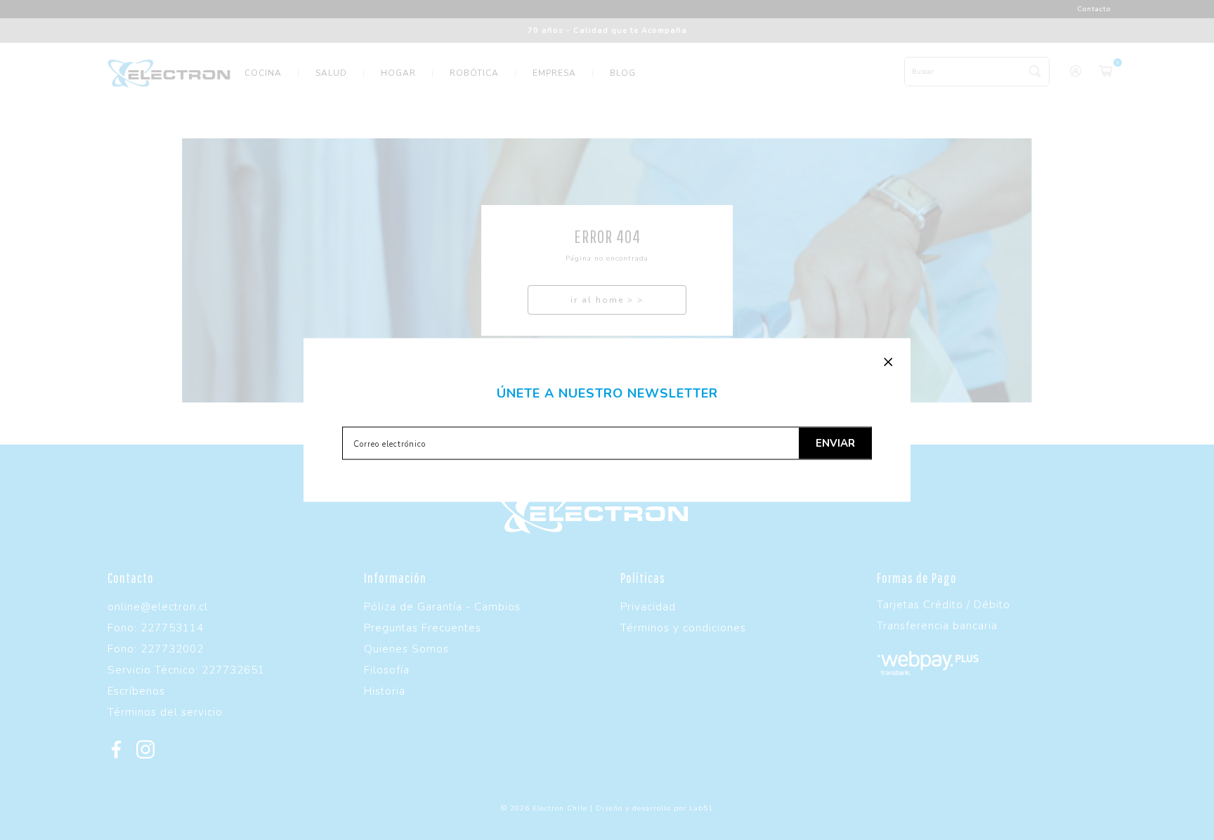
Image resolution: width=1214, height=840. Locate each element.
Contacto (1094, 9)
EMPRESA (554, 73)
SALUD (331, 73)
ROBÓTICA (474, 73)
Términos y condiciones (683, 628)
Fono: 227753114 (155, 628)
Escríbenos (136, 691)
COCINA (263, 73)
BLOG (623, 73)
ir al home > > (607, 300)
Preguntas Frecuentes (422, 628)
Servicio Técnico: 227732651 (186, 670)
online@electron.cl (157, 607)
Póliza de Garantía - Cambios (442, 607)
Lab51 (701, 808)
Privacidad (648, 607)
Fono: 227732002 (155, 649)
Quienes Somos (406, 649)
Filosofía (387, 670)
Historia (384, 691)
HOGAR (398, 73)
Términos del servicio (165, 712)
